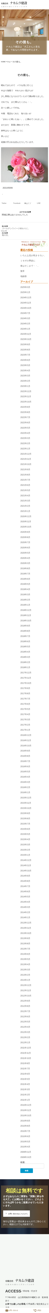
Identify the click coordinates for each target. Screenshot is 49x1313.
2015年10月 (25, 808)
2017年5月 (25, 709)
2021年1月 (25, 511)
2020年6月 (25, 547)
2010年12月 (25, 1105)
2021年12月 (25, 454)
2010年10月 (25, 1115)
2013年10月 (25, 933)
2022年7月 (25, 417)
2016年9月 (25, 751)
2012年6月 (25, 1016)
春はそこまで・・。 (30, 266)
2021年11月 (25, 459)
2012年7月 (25, 1011)
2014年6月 (25, 891)
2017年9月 (25, 688)
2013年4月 (25, 964)
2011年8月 (25, 1063)
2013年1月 (25, 980)
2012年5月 (25, 1022)
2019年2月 (25, 599)
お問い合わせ (11, 1310)
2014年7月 (25, 886)
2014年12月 (25, 860)
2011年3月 (25, 1089)
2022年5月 (25, 428)
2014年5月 (25, 896)
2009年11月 (25, 1152)
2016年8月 (25, 756)
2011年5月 (25, 1079)
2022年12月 (25, 391)
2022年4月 (25, 433)
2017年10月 (25, 683)
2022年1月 (25, 448)
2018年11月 (25, 615)
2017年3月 (25, 719)
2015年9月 (25, 813)
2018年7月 (25, 636)
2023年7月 (25, 355)
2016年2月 (25, 787)
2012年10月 (25, 995)
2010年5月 (25, 1141)
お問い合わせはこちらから (18, 1214)
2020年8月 (25, 537)
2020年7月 (25, 542)
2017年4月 (25, 714)
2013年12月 (25, 922)
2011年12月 (25, 1047)
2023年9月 (25, 344)
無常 (22, 271)
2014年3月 (25, 907)
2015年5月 (25, 834)
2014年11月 (25, 865)
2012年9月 (25, 1001)
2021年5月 (25, 490)
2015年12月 (25, 797)
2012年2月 (25, 1037)
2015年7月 (25, 823)
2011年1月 (25, 1100)
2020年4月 (25, 558)
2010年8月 (25, 1126)
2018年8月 (25, 631)
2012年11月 (25, 990)
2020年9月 (25, 532)
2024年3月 (25, 318)
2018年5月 (25, 646)
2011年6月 (25, 1074)
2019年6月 (25, 579)
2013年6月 (25, 954)
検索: (22, 1162)
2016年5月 (25, 771)
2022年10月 (25, 401)
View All (4, 231)
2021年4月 (25, 495)
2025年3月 (25, 287)
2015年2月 (25, 850)
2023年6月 (25, 360)
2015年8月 (25, 818)
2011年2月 (25, 1094)
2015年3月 (25, 844)
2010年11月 (25, 1110)
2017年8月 (25, 693)
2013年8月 (25, 943)
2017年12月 (25, 672)
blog (8, 62)
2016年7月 (25, 761)
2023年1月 (25, 386)
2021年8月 (25, 474)
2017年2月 (25, 725)
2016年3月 (25, 782)
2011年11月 (25, 1053)
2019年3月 (25, 594)
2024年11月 (25, 302)
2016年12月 (25, 735)
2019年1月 (25, 605)
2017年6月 (25, 704)
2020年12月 (25, 516)
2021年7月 (25, 480)
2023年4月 (25, 370)
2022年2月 (25, 443)
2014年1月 (25, 917)
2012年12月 (25, 985)
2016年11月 (25, 740)
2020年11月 (25, 521)
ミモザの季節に (27, 260)
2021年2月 (25, 506)
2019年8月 (25, 568)
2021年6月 (25, 485)
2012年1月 (25, 1042)
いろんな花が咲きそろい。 (33, 255)
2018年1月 (25, 667)
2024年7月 (25, 313)
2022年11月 (25, 396)
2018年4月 (25, 652)
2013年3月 (25, 969)
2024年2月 (25, 323)
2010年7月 (25, 1131)
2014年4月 (25, 902)
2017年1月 (25, 730)
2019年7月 (25, 573)
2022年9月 (25, 407)
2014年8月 (25, 881)
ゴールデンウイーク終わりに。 (16, 228)
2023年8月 (25, 349)
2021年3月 (25, 501)
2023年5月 (25, 365)
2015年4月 (25, 839)
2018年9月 (25, 626)
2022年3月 (25, 438)
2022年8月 (25, 412)
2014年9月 (25, 876)
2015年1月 (25, 855)
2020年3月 (25, 563)
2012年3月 (25, 1032)
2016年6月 (25, 766)
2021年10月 (25, 464)
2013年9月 (25, 938)
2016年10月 (25, 745)
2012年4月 (25, 1027)
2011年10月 (25, 1058)
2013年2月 (25, 975)
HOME (3, 62)
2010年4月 (25, 1147)
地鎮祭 (23, 276)
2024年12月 (25, 297)
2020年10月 (25, 526)
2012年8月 (25, 1006)
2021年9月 (25, 469)
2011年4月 (25, 1084)
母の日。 (6, 235)
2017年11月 (25, 678)
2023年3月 (25, 375)
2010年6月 (25, 1136)
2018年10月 (25, 620)
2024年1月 (25, 329)
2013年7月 (25, 949)
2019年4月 (25, 589)
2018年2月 (25, 662)
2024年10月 (25, 308)
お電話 (37, 1310)
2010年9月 (25, 1120)
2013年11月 (25, 928)
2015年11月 (25, 803)
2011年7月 (25, 1068)
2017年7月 (25, 698)
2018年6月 (25, 641)
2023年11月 (25, 334)
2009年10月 (25, 1157)
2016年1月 (25, 792)
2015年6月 (25, 829)
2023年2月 (25, 381)
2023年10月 (25, 339)
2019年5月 (25, 584)
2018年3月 (25, 657)
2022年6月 (25, 422)
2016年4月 (25, 777)
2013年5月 (25, 959)
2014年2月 (25, 912)
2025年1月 (25, 292)
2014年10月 (25, 870)
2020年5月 (25, 553)
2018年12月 (25, 610)
